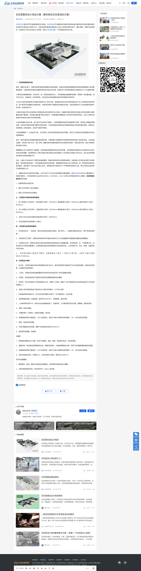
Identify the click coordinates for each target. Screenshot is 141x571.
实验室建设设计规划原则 (51, 496)
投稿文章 (20, 515)
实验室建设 (50, 30)
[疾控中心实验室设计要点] (104, 47)
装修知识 (52, 19)
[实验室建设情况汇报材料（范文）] (104, 20)
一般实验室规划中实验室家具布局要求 (57, 514)
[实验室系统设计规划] (27, 445)
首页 (29, 3)
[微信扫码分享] (26, 568)
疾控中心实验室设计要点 (117, 45)
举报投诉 (43, 560)
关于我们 (83, 560)
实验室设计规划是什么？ (51, 458)
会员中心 (93, 3)
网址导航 (102, 3)
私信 (92, 410)
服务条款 (35, 560)
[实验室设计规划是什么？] (27, 464)
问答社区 (108, 3)
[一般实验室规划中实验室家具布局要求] (27, 520)
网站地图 (71, 565)
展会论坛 (79, 3)
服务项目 (35, 3)
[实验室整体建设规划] (27, 483)
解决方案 (43, 3)
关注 (83, 410)
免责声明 (51, 560)
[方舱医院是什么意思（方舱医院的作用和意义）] (104, 29)
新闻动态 (61, 3)
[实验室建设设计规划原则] (27, 501)
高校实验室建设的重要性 (117, 54)
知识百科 (70, 3)
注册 (128, 3)
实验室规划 (51, 24)
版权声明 (59, 560)
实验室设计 (20, 24)
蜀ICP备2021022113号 (62, 565)
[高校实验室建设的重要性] (104, 56)
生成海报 (21, 568)
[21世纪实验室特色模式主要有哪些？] (104, 38)
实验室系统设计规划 (50, 440)
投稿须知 (67, 560)
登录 (123, 3)
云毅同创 (84, 565)
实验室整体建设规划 (50, 477)
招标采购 (85, 3)
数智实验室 (19, 19)
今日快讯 (54, 3)
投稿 (134, 3)
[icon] (119, 562)
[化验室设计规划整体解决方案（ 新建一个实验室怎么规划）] (27, 539)
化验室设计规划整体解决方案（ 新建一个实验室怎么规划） (66, 533)
